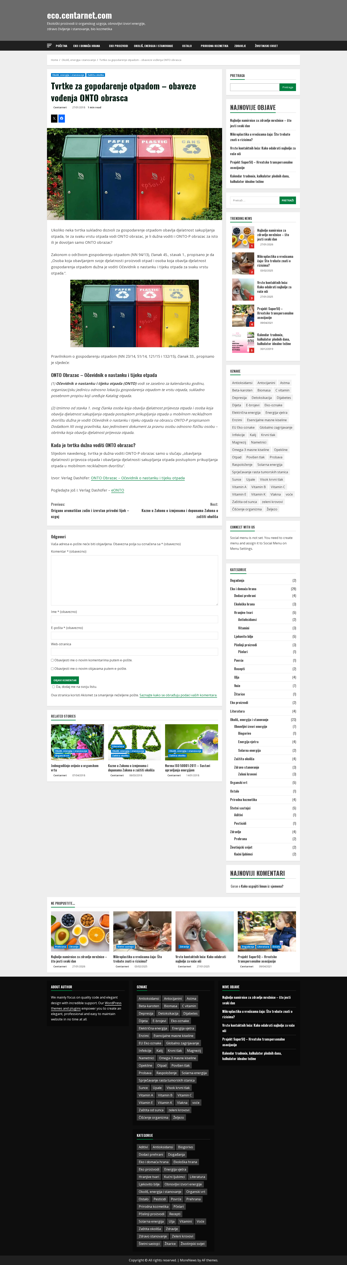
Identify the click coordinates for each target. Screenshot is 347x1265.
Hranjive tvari (243, 612)
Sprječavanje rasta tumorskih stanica (260, 472)
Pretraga (237, 75)
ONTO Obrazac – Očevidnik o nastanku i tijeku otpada (138, 477)
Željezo (272, 509)
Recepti (239, 668)
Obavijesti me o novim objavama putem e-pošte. (90, 668)
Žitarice (239, 694)
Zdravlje (240, 46)
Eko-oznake (273, 405)
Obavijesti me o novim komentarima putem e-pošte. (93, 660)
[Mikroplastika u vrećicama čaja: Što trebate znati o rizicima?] (142, 931)
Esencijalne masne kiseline (267, 420)
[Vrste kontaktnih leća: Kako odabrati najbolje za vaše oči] (205, 931)
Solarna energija (269, 464)
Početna (61, 46)
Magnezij (239, 442)
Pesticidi (240, 823)
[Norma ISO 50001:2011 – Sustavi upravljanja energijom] (191, 742)
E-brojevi (252, 405)
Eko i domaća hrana (86, 46)
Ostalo (187, 46)
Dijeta (236, 405)
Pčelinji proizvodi (245, 644)
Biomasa (263, 390)
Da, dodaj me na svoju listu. (76, 686)
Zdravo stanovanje (246, 767)
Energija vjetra (276, 412)
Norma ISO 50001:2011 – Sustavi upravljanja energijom (187, 767)
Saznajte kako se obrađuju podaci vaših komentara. (178, 695)
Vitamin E (239, 494)
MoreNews (188, 1260)
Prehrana (240, 838)
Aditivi (238, 814)
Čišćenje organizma (247, 509)
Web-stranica (61, 644)
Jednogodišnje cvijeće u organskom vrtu (74, 767)
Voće (237, 685)
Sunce (236, 479)
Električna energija (246, 412)
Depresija (239, 397)
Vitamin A (239, 487)
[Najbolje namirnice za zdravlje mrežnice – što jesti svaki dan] (80, 931)
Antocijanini (266, 383)
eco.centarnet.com (79, 15)
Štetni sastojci (240, 808)
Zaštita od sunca (244, 502)
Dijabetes (284, 397)
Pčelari (243, 651)
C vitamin (282, 390)
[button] (49, 45)
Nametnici (258, 442)
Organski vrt (62, 755)
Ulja (236, 677)
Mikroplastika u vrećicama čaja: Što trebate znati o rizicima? (243, 263)
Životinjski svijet (266, 46)
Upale (250, 479)
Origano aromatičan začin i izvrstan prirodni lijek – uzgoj (90, 510)
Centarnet (60, 107)
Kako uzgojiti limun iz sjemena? (262, 886)
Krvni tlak (268, 435)
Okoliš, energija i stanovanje (153, 46)
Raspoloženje (242, 464)
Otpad (236, 457)
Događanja (237, 580)
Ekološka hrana (244, 604)
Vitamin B (258, 487)
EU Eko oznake (243, 427)
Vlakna (275, 494)
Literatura (118, 746)
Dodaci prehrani (245, 595)
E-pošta (67, 628)
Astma (285, 383)
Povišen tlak (255, 457)
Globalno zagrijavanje (276, 427)
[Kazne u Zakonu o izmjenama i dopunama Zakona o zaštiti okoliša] (134, 742)
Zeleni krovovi (247, 774)
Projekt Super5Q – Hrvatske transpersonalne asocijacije (243, 316)
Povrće (238, 660)
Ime (64, 611)
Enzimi (237, 420)
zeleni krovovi (272, 502)
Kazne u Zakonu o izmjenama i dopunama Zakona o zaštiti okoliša (180, 510)
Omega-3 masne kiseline (250, 450)
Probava (276, 457)
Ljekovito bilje (243, 636)
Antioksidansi (242, 383)
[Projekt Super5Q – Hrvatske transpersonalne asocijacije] (267, 931)
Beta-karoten (242, 390)
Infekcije (238, 435)
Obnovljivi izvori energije (250, 726)
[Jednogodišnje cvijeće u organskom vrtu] (77, 742)
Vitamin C (278, 487)
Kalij (253, 435)
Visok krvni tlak (271, 479)
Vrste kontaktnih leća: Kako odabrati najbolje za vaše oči (243, 290)
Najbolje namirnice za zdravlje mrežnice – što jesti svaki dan (243, 237)
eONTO (117, 490)
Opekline (281, 450)
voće (289, 494)
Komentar (68, 551)
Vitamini (243, 628)
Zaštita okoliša (96, 75)
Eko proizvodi (118, 46)
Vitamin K (258, 494)
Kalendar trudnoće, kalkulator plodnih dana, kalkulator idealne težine (243, 342)
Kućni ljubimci (243, 854)
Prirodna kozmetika (214, 46)
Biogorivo (244, 733)
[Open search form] (299, 46)
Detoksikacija (262, 397)
